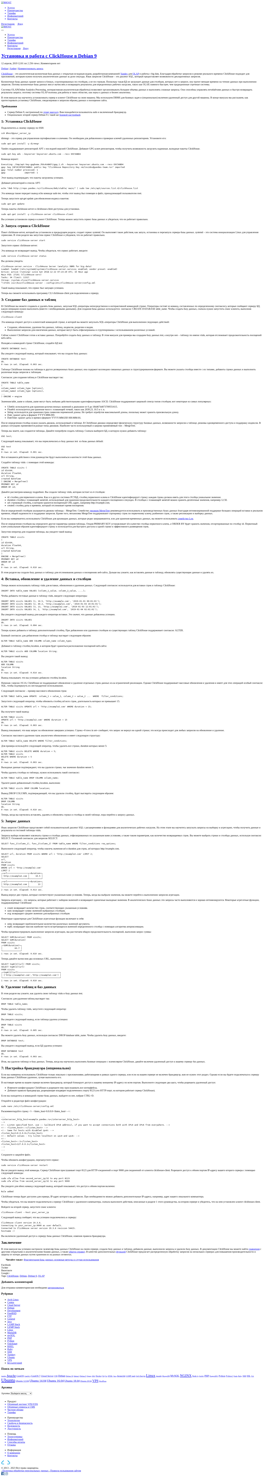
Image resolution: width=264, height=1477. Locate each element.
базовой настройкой (69, 115)
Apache (11, 1375)
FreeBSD (11, 1313)
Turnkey (11, 1354)
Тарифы (11, 40)
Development (13, 1310)
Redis (236, 1376)
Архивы (5, 1393)
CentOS (20, 1376)
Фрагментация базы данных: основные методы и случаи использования (61, 1259)
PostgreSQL (214, 1376)
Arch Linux (13, 1299)
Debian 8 (76, 1376)
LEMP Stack (13, 1327)
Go (106, 1376)
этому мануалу (50, 112)
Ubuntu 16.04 (55, 1380)
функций (121, 1251)
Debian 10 (69, 1376)
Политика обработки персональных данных (25, 1470)
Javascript (121, 1376)
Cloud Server (13, 1305)
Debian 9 (32, 1276)
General (11, 1319)
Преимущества (15, 37)
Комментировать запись (30, 68)
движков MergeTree (100, 510)
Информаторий (15, 43)
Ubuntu (11, 1357)
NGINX (186, 1375)
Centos (10, 1302)
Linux (10, 1330)
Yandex (124, 73)
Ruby (10, 1349)
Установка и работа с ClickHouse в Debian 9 (49, 56)
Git (103, 1376)
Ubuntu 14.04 (37, 1380)
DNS (93, 1376)
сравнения (254, 1249)
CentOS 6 (27, 1376)
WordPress (102, 1381)
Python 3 (229, 1376)
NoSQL (201, 1376)
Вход (20, 24)
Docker (99, 1376)
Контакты (12, 45)
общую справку (77, 1251)
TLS (252, 1376)
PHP (9, 1338)
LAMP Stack (13, 1324)
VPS (9, 1360)
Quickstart (12, 1343)
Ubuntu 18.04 (72, 1380)
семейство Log (185, 518)
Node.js (195, 1376)
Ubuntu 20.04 (86, 1381)
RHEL (10, 1346)
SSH (9, 1352)
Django (89, 1376)
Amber (13, 68)
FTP (9, 1316)
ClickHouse (7, 73)
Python (10, 1341)
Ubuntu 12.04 (22, 1381)
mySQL (11, 1335)
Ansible (3, 1376)
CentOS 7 (35, 1376)
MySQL (174, 1375)
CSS (56, 1376)
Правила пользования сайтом (65, 1470)
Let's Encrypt (140, 1376)
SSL (249, 1376)
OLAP (135, 73)
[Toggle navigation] (2, 30)
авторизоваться (56, 1287)
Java (9, 1321)
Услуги (11, 34)
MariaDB (11, 1332)
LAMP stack (130, 1376)
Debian (4, 68)
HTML (110, 1376)
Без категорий (14, 1363)
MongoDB (166, 1376)
